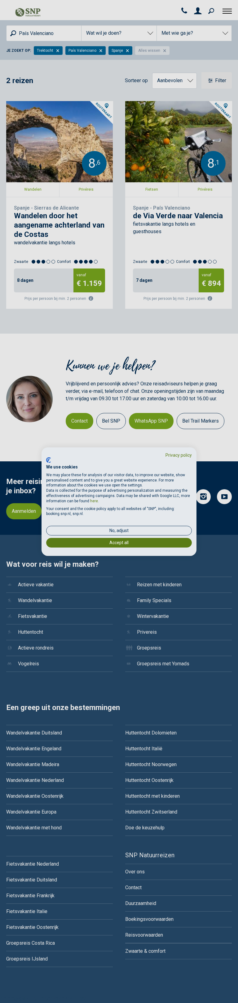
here (94, 501)
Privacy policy (178, 454)
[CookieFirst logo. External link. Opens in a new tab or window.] (48, 460)
